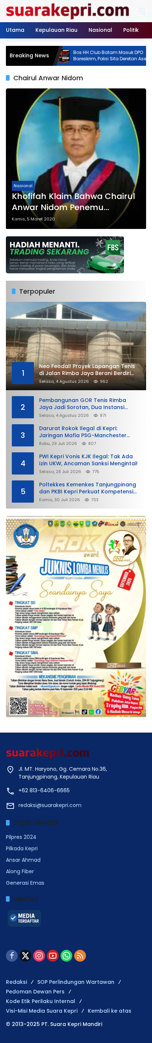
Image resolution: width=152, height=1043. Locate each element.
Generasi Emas (25, 883)
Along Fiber (20, 871)
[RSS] (80, 956)
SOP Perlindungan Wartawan (75, 982)
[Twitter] (25, 956)
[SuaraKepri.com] (68, 10)
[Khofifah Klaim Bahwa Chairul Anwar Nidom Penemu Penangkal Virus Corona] (76, 158)
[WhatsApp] (66, 956)
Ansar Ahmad (23, 860)
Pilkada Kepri (22, 848)
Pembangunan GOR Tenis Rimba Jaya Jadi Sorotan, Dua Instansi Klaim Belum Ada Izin (82, 404)
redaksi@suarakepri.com (50, 805)
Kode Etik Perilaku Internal (40, 1001)
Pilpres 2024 (21, 837)
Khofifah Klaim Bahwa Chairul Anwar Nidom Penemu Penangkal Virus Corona (73, 202)
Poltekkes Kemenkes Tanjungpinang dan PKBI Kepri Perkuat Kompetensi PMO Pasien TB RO (87, 488)
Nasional (23, 186)
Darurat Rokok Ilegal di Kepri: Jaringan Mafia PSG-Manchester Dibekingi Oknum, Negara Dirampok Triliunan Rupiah (86, 432)
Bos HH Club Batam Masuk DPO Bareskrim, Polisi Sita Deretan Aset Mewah (94, 56)
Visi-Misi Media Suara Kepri (41, 1011)
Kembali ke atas (109, 1011)
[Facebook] (12, 956)
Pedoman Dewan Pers (35, 991)
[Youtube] (53, 956)
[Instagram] (39, 956)
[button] (141, 11)
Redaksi (16, 982)
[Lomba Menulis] (76, 617)
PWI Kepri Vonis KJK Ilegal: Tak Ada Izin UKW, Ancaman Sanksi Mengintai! (88, 460)
